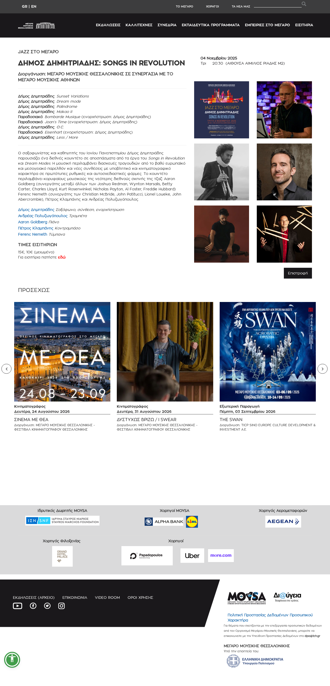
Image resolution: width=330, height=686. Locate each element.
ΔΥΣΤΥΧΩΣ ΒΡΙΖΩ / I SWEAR (146, 419)
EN (33, 6)
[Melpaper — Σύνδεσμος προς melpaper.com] (207, 520)
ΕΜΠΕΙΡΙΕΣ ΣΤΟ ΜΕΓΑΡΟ (267, 25)
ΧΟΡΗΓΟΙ (212, 6)
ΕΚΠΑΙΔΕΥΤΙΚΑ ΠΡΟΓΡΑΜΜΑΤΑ (211, 25)
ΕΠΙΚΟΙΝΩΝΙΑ (74, 597)
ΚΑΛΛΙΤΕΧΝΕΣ (139, 25)
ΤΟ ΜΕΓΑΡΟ (184, 6)
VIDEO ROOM (107, 597)
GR (24, 6)
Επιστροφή (298, 273)
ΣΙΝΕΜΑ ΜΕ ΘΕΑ (31, 419)
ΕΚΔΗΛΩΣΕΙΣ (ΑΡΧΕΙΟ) (34, 597)
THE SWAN (231, 419)
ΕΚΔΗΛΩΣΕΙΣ (108, 25)
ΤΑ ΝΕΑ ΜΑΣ (241, 6)
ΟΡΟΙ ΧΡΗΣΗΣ (140, 597)
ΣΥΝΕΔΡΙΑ (167, 25)
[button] (12, 660)
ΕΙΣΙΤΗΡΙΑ (304, 25)
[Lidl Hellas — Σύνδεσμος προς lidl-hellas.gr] (184, 520)
